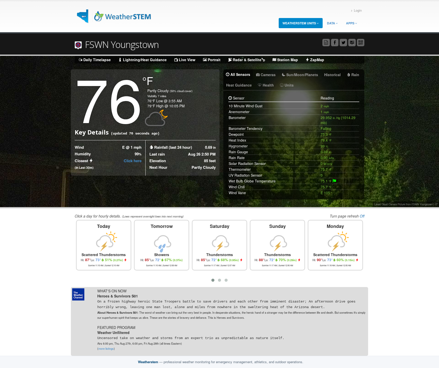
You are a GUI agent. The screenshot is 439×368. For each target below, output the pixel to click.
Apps (350, 23)
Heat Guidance (239, 85)
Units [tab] (289, 85)
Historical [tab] (332, 74)
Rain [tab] (354, 74)
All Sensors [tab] (239, 74)
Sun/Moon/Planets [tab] (301, 74)
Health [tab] (268, 85)
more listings (106, 348)
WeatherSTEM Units (300, 23)
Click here (133, 160)
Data (331, 23)
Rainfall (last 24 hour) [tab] (173, 147)
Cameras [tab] (268, 74)
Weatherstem (148, 361)
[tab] (334, 180)
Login (358, 10)
